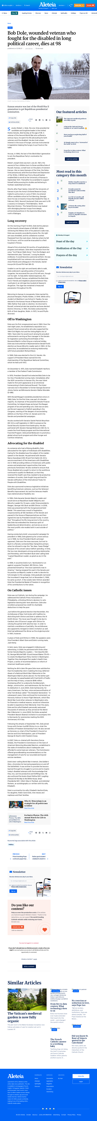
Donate (89, 5)
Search (28, 5)
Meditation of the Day (69, 248)
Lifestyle (54, 13)
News (46, 13)
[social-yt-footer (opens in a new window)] (43, 1109)
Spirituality (64, 13)
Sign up (13, 891)
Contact (63, 1115)
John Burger (29, 48)
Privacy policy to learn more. (19, 887)
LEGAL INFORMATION (45, 1115)
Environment (13, 991)
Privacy (79, 1115)
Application (49, 1081)
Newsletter (49, 1078)
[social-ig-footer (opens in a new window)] (54, 1109)
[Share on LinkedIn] (39, 120)
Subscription (50, 1086)
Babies (54, 1030)
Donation (49, 1089)
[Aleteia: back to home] (47, 4)
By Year (60, 1078)
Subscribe (78, 5)
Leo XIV (76, 991)
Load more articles (71, 159)
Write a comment (29, 966)
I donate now (16, 927)
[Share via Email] (46, 120)
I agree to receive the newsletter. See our (21, 886)
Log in (71, 5)
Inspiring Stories (27, 13)
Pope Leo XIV (84, 13)
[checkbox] (10, 885)
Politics (11, 844)
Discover (38, 13)
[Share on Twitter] (43, 120)
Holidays (73, 13)
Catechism (77, 1026)
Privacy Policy (71, 1115)
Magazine (49, 1084)
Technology (55, 991)
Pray (13, 13)
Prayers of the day (66, 255)
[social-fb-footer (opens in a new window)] (47, 1109)
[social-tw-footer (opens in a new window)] (50, 1109)
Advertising (49, 1092)
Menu (5, 13)
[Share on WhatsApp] (50, 120)
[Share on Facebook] (36, 120)
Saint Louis (54, 8)
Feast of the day (65, 241)
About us (34, 1115)
